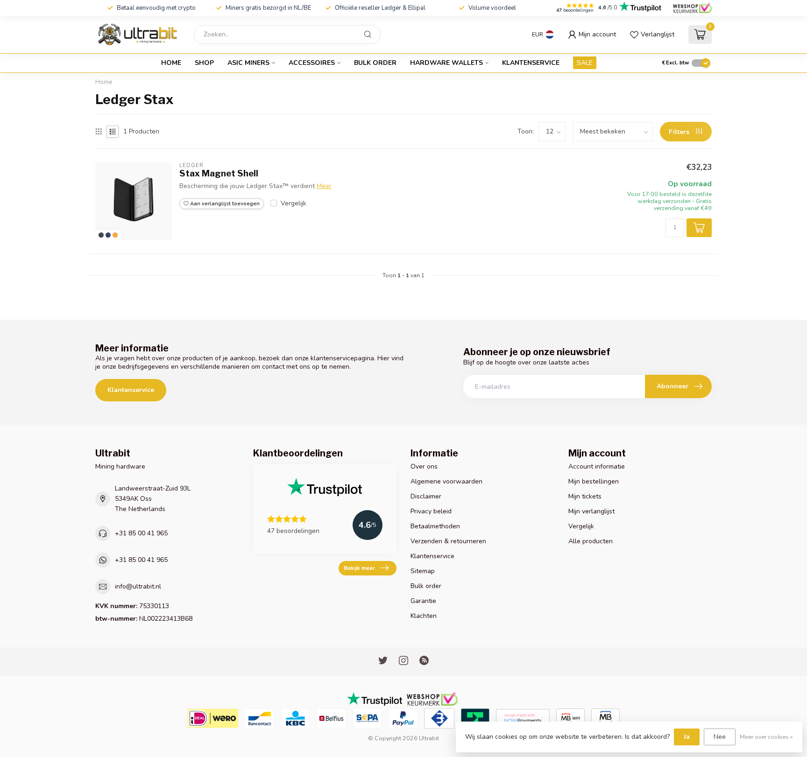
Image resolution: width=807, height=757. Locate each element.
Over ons (424, 466)
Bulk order (375, 62)
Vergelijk (293, 203)
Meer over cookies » (766, 737)
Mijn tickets (585, 496)
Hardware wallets (446, 62)
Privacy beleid (431, 511)
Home (171, 62)
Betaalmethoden (435, 526)
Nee (720, 736)
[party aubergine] (108, 235)
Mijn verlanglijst (591, 511)
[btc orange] (115, 235)
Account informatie (596, 466)
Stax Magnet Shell (218, 173)
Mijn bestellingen (593, 481)
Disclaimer (426, 496)
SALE (585, 62)
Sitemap (423, 571)
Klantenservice (530, 62)
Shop (204, 62)
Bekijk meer (359, 568)
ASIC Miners (248, 62)
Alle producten (590, 541)
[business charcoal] (101, 235)
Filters (680, 131)
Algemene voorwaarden (446, 481)
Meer (324, 186)
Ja (687, 736)
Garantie (423, 600)
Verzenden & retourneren (448, 541)
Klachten (424, 615)
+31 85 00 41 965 (141, 533)
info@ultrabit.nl (138, 586)
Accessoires (312, 62)
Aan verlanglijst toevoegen (224, 203)
